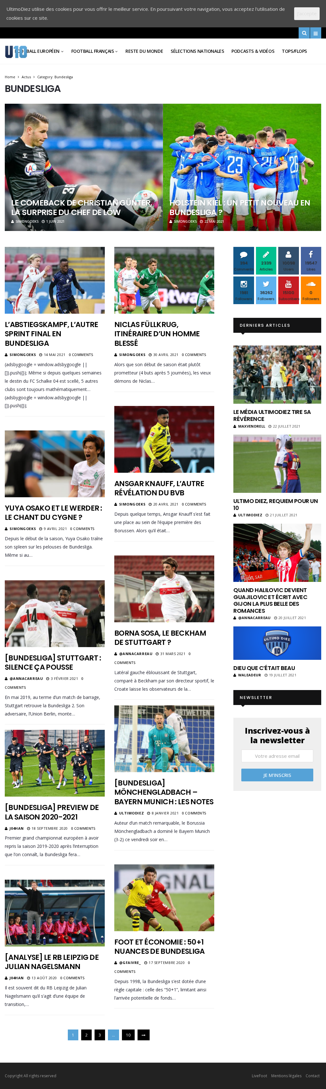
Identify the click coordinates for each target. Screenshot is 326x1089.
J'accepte (307, 13)
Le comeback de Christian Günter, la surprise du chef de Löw (81, 207)
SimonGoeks (27, 221)
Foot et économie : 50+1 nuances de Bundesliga (159, 947)
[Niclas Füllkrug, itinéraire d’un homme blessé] (164, 280)
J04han (17, 828)
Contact (313, 1076)
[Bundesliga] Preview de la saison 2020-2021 (52, 812)
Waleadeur (249, 675)
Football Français (92, 51)
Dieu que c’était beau (264, 668)
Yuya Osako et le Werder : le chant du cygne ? (53, 513)
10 (128, 1035)
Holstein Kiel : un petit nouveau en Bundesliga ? (239, 207)
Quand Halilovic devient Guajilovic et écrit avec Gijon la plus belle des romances (270, 600)
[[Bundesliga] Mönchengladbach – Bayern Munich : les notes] (164, 738)
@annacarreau (136, 653)
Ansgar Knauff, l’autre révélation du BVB (159, 488)
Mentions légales (286, 1076)
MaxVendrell (251, 426)
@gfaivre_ (130, 962)
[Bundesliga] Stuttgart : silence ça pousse (53, 663)
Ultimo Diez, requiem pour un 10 (275, 504)
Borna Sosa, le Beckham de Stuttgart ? (160, 638)
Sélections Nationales (197, 51)
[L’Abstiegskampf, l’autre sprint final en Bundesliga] (55, 280)
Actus (26, 76)
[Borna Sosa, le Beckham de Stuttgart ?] (164, 588)
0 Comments (81, 354)
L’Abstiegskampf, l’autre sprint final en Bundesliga (51, 334)
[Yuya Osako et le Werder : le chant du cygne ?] (55, 463)
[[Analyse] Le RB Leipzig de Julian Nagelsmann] (55, 913)
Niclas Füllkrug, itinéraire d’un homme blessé (157, 334)
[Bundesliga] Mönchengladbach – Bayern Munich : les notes (164, 792)
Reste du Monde (144, 51)
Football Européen (37, 51)
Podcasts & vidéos (252, 51)
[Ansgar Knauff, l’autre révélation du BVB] (164, 439)
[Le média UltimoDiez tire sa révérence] (277, 375)
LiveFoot (259, 1076)
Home (10, 76)
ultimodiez (131, 813)
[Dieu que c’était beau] (277, 643)
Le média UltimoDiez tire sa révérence (272, 415)
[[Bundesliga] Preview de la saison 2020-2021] (55, 763)
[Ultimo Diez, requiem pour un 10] (277, 464)
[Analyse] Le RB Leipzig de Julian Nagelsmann (52, 962)
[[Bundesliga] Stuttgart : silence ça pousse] (55, 613)
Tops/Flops (294, 51)
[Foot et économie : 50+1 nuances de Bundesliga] (164, 897)
